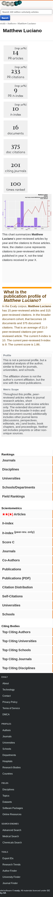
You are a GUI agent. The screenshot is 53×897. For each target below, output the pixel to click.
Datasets (7, 802)
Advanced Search (12, 830)
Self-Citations (12, 596)
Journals (8, 460)
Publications (11, 569)
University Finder (11, 877)
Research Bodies (12, 767)
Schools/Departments (18, 487)
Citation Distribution (17, 587)
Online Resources (12, 814)
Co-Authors (11, 560)
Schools (8, 614)
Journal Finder (10, 883)
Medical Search (11, 836)
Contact (7, 696)
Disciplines (10, 469)
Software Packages (13, 808)
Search (5, 18)
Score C (8, 542)
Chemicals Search (12, 842)
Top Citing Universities (19, 641)
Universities (11, 478)
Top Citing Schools (16, 650)
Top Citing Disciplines (18, 668)
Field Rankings (13, 496)
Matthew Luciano (27, 23)
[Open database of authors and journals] (12, 1)
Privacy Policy (10, 702)
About (6, 683)
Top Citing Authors (16, 632)
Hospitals (7, 761)
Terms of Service (11, 708)
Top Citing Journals (17, 659)
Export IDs (8, 858)
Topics (6, 795)
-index (7, 523)
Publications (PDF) (16, 578)
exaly (3, 23)
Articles (14, 514)
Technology (9, 689)
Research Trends (11, 864)
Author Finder (10, 871)
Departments (9, 755)
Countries (8, 773)
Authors (11, 23)
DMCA (6, 714)
